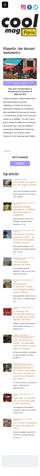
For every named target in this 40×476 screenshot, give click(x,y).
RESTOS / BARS (20, 84)
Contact (20, 163)
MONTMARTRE (28, 82)
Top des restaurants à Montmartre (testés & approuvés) (20, 91)
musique (6, 168)
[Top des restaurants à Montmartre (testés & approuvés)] (20, 78)
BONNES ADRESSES (14, 82)
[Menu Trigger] (5, 5)
